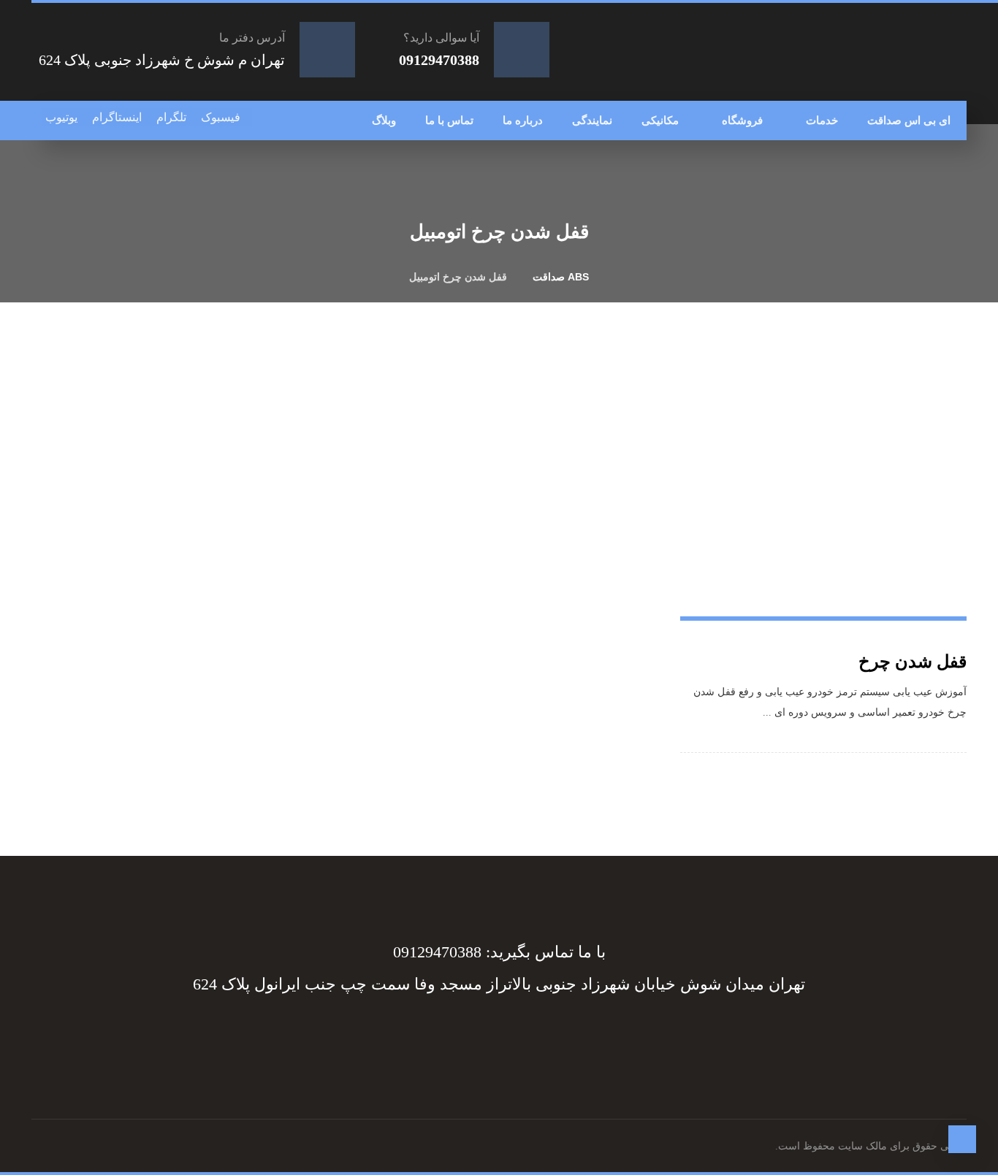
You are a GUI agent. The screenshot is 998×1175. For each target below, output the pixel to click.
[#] (503, 1033)
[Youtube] (477, 1033)
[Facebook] (521, 1033)
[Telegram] (512, 1033)
